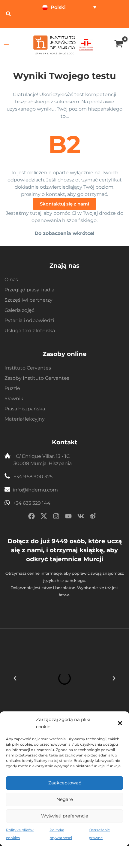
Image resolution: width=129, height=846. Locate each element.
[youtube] (68, 517)
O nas (11, 279)
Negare (64, 799)
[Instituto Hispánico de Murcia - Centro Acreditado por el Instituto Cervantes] (86, 44)
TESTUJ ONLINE (58, 21)
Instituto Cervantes (27, 368)
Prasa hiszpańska (24, 409)
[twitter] (43, 517)
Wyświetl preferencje (64, 816)
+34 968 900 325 (33, 476)
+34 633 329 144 (31, 503)
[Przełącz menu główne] (6, 44)
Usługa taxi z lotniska (29, 330)
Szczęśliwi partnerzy (28, 300)
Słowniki (14, 398)
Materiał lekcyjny (24, 419)
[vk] (80, 517)
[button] (120, 723)
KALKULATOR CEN (101, 21)
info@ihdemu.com (35, 490)
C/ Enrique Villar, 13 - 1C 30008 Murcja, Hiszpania (43, 459)
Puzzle (12, 388)
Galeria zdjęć (19, 310)
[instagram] (56, 517)
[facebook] (31, 517)
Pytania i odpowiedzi (29, 320)
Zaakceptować (64, 783)
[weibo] (93, 517)
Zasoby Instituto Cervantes (36, 378)
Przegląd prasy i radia (29, 290)
